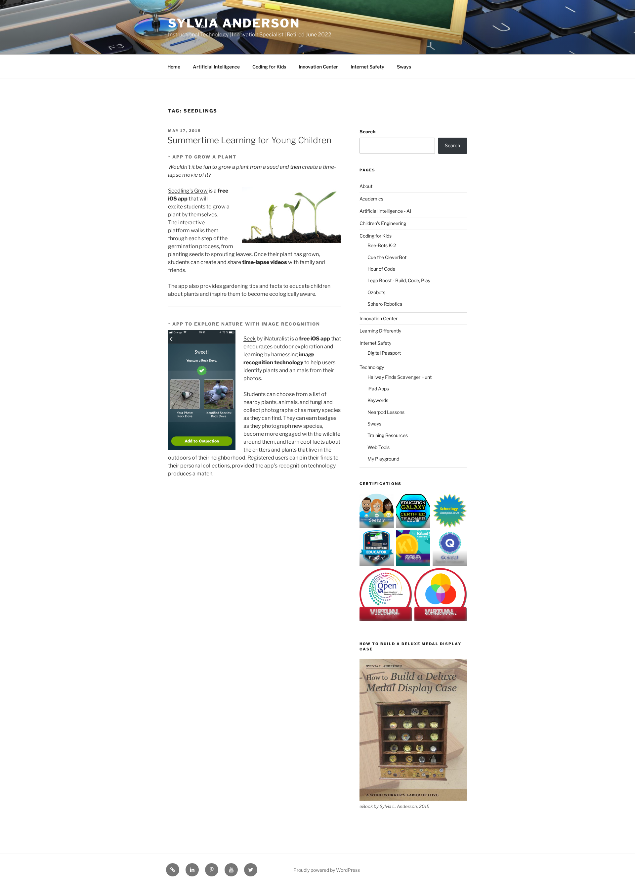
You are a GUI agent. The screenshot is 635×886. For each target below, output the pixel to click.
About (366, 186)
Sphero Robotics (384, 304)
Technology (372, 367)
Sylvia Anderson (234, 23)
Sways (404, 66)
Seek (249, 338)
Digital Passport (384, 353)
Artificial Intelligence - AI (385, 211)
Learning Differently (380, 330)
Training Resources (387, 435)
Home (173, 66)
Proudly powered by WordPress (326, 870)
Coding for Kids (269, 66)
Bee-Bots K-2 (381, 245)
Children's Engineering (383, 223)
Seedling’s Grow (188, 191)
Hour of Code (381, 269)
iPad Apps (378, 388)
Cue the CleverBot (386, 257)
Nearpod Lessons (385, 412)
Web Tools (378, 447)
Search (367, 131)
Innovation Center (318, 66)
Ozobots (376, 292)
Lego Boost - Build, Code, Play (398, 280)
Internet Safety (367, 66)
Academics (371, 198)
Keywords (377, 400)
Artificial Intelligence (216, 66)
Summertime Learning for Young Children (249, 140)
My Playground (383, 459)
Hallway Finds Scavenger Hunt (399, 377)
